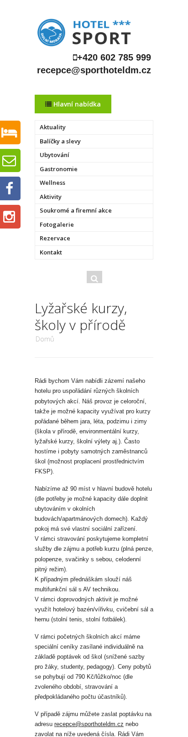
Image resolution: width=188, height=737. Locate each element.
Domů (45, 338)
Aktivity (51, 197)
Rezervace (55, 238)
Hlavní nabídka (76, 104)
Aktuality (53, 127)
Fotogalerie (57, 224)
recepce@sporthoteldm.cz (89, 724)
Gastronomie (59, 169)
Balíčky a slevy (60, 141)
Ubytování (54, 155)
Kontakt (51, 252)
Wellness (52, 182)
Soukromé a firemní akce (76, 210)
